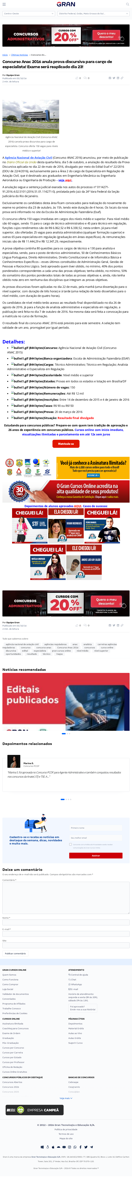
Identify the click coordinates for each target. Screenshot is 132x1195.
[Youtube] (64, 1147)
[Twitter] (86, 1147)
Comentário (9, 880)
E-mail (6, 929)
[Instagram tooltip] (69, 1147)
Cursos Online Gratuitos (14, 1072)
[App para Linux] (47, 1147)
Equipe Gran (13, 75)
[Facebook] (80, 1147)
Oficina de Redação (12, 1067)
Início (5, 55)
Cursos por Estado (11, 1057)
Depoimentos (75, 1023)
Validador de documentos (15, 994)
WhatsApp (76, 984)
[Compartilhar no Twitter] (113, 78)
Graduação (8, 1038)
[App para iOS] (53, 1147)
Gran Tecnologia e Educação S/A (45, 1157)
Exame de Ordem (11, 1033)
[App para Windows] (42, 1147)
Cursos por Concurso (13, 1048)
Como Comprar (10, 984)
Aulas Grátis (74, 1038)
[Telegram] (91, 1147)
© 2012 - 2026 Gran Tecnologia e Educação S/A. (66, 1125)
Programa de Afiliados (13, 1004)
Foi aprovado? (82, 1008)
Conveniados (9, 999)
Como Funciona (10, 979)
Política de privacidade (66, 1129)
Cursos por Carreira (12, 1052)
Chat (73, 979)
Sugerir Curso (75, 1043)
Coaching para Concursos (15, 1028)
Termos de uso (66, 1134)
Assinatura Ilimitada (12, 1023)
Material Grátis (76, 1028)
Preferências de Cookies (14, 1013)
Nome (6, 918)
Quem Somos (9, 975)
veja (64, 180)
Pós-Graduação (10, 1043)
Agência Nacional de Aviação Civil (28, 158)
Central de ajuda (79, 975)
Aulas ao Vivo (75, 1033)
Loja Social (7, 989)
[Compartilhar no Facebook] (109, 78)
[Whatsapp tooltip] (75, 1147)
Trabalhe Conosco (11, 1008)
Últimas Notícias (19, 55)
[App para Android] (58, 1147)
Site (4, 941)
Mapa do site (66, 1138)
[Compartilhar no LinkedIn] (117, 78)
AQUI (77, 506)
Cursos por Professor (13, 1062)
